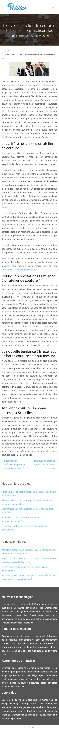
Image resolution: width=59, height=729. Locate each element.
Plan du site (29, 727)
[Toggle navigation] (53, 7)
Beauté (7, 51)
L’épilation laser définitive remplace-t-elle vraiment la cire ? (14, 464)
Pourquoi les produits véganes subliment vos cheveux (44, 464)
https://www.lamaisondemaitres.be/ (20, 269)
